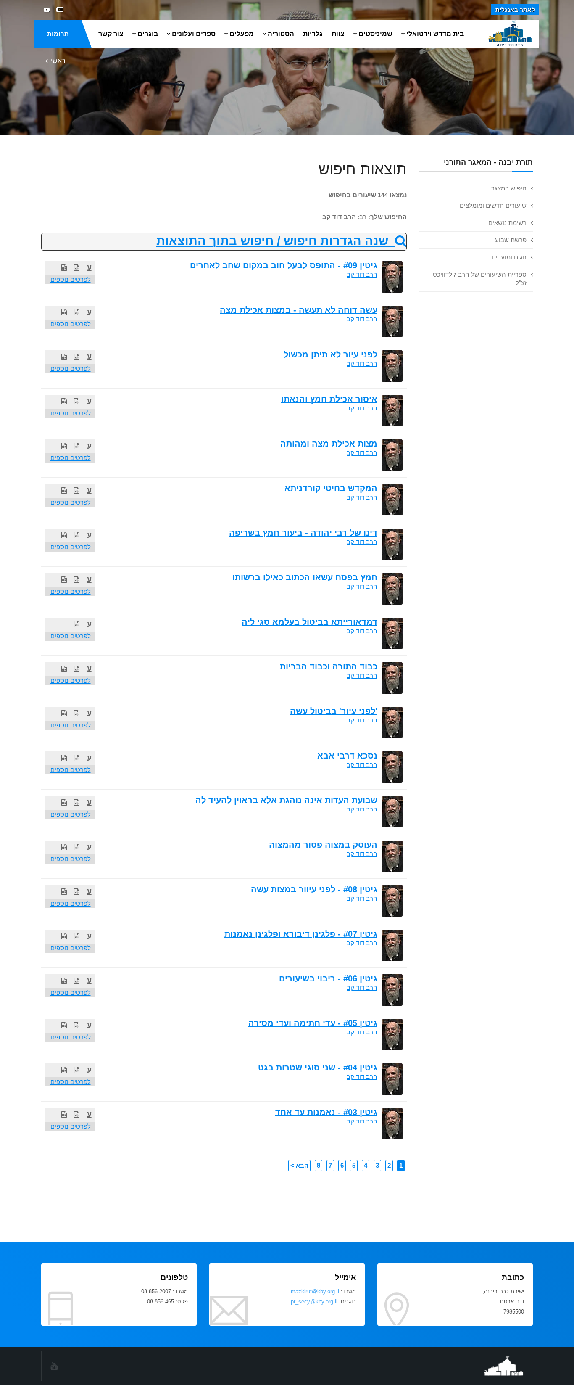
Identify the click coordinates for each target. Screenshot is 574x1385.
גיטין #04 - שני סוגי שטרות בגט (317, 1067)
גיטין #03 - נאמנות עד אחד (326, 1112)
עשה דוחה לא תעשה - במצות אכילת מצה (298, 310)
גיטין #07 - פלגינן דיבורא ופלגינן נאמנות (300, 933)
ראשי (58, 60)
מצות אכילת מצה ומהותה (328, 443)
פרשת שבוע (511, 239)
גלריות (313, 33)
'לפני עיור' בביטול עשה (333, 711)
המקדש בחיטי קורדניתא (330, 488)
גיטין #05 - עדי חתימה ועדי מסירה (312, 1023)
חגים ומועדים (509, 257)
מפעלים (241, 33)
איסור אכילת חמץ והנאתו (329, 399)
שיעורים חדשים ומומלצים (493, 205)
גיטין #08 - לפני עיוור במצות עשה (314, 889)
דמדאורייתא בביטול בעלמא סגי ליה (309, 621)
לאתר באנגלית (515, 9)
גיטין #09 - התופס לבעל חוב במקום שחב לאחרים (283, 265)
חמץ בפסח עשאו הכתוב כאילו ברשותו (304, 577)
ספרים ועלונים (194, 33)
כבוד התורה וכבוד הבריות (328, 666)
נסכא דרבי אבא (347, 755)
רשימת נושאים (507, 222)
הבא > (299, 1165)
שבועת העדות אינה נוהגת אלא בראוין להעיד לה (286, 800)
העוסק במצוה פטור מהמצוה (323, 844)
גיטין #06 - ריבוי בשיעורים (328, 978)
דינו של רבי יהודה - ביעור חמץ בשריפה (303, 532)
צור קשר (111, 33)
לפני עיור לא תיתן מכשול (330, 354)
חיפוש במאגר (509, 188)
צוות (338, 33)
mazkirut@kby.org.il (315, 1291)
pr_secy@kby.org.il (314, 1301)
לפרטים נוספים (70, 279)
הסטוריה (281, 33)
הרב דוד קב (362, 274)
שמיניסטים (375, 33)
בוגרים (147, 33)
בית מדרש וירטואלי (435, 33)
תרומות (58, 33)
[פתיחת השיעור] (76, 267)
